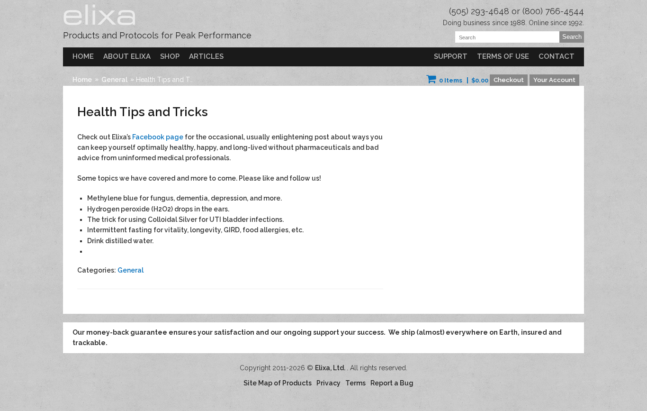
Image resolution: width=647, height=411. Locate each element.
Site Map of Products (277, 383)
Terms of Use (503, 56)
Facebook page (157, 137)
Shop (170, 56)
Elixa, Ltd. (331, 368)
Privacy (328, 383)
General (114, 79)
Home (83, 56)
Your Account (554, 79)
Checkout (509, 79)
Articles (206, 56)
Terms (355, 383)
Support (450, 56)
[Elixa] (100, 26)
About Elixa (127, 56)
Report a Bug (391, 383)
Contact (557, 56)
